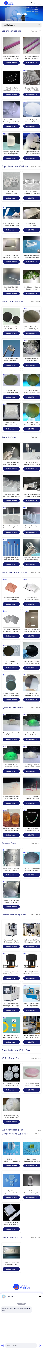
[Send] (40, 1345)
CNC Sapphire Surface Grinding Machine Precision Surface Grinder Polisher (31, 1005)
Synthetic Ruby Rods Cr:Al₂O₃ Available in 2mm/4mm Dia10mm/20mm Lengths (32, 57)
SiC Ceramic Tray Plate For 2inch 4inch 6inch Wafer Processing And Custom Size (11, 901)
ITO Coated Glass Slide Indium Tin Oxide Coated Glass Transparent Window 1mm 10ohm (11, 224)
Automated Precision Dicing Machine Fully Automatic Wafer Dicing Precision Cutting (11, 941)
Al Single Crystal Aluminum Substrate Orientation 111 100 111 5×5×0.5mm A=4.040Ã (32, 599)
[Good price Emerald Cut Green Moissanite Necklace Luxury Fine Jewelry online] (31, 818)
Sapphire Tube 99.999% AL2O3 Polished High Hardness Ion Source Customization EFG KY (32, 559)
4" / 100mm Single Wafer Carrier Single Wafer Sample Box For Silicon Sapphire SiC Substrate (11, 1084)
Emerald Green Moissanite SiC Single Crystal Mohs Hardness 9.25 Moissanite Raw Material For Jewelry (32, 734)
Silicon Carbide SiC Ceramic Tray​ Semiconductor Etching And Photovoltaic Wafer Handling (32, 360)
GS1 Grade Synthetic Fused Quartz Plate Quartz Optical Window (11, 89)
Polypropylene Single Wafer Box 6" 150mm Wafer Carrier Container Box (32, 1084)
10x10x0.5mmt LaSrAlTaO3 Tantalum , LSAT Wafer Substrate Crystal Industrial (11, 1160)
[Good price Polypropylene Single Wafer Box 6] (31, 1072)
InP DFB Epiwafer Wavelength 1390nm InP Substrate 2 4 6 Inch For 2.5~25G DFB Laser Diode (32, 694)
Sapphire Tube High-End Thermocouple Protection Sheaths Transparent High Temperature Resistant (11, 527)
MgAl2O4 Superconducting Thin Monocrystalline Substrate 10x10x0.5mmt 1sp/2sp (11, 1192)
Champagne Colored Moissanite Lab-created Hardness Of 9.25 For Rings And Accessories (32, 766)
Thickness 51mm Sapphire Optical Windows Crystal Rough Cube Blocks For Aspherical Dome (32, 224)
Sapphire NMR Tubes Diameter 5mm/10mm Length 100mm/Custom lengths (11, 559)
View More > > (36, 31)
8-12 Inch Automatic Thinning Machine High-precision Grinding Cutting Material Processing (11, 1005)
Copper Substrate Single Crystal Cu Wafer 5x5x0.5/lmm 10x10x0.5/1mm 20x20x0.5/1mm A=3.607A (11, 599)
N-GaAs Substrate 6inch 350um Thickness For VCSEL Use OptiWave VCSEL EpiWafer (11, 694)
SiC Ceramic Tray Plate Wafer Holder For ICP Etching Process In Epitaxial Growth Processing (32, 869)
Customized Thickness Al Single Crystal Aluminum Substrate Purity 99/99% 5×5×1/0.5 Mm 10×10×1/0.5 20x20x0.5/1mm (11, 630)
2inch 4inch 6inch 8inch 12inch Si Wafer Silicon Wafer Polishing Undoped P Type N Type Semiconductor (31, 662)
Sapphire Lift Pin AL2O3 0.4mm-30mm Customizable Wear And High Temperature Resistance (11, 288)
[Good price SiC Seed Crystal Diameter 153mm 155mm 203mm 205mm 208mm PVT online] (11, 380)
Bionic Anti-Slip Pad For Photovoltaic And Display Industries (31, 1037)
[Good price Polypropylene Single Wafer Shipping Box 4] (11, 1104)
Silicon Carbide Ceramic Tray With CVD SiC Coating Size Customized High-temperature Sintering (11, 869)
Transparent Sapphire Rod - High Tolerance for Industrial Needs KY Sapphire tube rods (11, 463)
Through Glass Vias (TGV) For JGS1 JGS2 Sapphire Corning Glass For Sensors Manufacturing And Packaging (32, 89)
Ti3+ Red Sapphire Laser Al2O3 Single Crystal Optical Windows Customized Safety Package (11, 798)
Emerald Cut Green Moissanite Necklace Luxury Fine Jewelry (32, 829)
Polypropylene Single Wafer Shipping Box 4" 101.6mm (11, 1116)
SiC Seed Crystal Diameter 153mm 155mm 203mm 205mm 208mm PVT (11, 392)
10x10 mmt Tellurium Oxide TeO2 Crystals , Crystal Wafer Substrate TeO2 (11, 1224)
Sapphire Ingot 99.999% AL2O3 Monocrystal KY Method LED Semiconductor (11, 153)
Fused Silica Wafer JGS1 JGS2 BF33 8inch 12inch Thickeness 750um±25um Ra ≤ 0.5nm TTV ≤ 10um (32, 630)
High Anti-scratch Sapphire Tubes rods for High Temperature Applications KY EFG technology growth (32, 463)
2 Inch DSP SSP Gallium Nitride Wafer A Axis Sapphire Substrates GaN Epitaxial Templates (11, 1264)
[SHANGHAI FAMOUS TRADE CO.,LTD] (9, 3)
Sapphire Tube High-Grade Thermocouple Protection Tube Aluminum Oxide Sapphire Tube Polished (32, 527)
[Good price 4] (11, 1073)
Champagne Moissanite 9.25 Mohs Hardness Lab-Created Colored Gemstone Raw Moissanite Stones (11, 734)
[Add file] (2, 1345)
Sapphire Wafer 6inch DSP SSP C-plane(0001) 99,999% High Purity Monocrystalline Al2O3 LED (32, 153)
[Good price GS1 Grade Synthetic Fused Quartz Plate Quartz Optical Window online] (11, 77)
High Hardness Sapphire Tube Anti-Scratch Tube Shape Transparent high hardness (32, 495)
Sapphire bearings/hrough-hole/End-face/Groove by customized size (11, 193)
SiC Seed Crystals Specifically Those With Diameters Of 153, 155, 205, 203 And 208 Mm (31, 392)
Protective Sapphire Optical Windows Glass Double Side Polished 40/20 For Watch (11, 256)
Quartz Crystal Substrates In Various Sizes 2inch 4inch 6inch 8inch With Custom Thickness (32, 121)
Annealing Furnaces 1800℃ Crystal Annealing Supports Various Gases (11, 973)
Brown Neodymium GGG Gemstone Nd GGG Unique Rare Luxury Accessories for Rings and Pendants (11, 829)
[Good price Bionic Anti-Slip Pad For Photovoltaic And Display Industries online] (31, 1025)
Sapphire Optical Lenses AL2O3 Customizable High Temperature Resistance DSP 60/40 (32, 256)
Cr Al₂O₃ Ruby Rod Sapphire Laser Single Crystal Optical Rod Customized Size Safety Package (32, 798)
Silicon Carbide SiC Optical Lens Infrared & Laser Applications (11, 360)
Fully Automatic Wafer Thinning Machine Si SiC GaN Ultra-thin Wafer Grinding (32, 941)
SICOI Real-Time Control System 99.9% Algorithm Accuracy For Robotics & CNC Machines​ (32, 328)
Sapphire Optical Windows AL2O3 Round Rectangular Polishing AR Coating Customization (31, 193)
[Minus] (40, 1296)
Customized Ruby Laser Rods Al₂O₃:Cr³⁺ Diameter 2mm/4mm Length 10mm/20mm (11, 57)
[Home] (21, 1289)
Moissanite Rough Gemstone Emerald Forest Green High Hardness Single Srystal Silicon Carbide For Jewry (11, 766)
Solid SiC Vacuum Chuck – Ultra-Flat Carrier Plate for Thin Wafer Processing (11, 328)
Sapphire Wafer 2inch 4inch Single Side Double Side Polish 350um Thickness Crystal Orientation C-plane (11, 121)
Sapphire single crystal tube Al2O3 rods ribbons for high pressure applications (11, 495)
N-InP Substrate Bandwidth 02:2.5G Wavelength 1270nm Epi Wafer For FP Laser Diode (11, 662)
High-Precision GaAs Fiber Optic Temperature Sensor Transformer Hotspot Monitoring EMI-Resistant (11, 1037)
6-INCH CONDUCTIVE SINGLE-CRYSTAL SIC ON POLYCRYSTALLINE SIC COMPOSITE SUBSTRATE (32, 423)
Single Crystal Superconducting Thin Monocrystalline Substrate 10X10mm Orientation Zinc (31, 1160)
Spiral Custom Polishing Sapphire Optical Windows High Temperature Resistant (32, 288)
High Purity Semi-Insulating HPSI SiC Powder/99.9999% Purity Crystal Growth (11, 423)
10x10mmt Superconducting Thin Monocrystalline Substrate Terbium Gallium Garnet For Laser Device (32, 1192)
